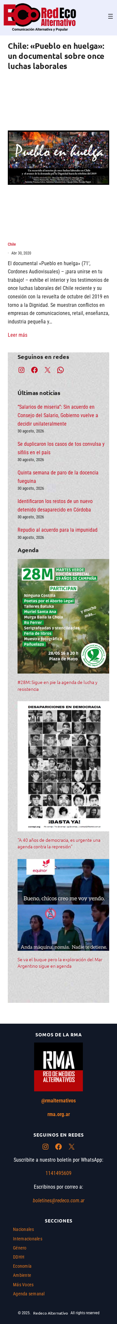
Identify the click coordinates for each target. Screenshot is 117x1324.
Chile (12, 244)
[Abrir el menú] (110, 16)
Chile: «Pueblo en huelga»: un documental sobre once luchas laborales (56, 56)
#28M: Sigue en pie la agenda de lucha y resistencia (58, 685)
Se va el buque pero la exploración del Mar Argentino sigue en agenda (60, 962)
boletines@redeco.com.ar (58, 1200)
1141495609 (59, 1173)
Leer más (17, 335)
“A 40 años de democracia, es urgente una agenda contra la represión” (59, 843)
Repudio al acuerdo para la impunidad (58, 530)
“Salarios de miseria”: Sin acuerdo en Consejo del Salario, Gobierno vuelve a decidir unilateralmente (58, 415)
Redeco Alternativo (50, 1313)
